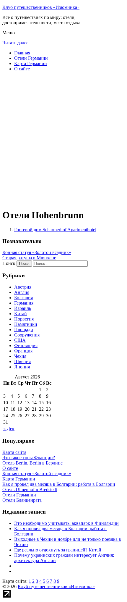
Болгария (23, 297)
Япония (22, 366)
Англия (21, 292)
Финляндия (26, 345)
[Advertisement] (63, 139)
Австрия (22, 286)
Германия (23, 302)
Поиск (8, 263)
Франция (23, 350)
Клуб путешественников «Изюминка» (40, 7)
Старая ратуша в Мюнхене (29, 257)
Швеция (22, 361)
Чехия (20, 356)
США (20, 340)
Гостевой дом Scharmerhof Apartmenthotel (55, 229)
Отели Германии (31, 58)
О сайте (22, 68)
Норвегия (24, 318)
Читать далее (15, 42)
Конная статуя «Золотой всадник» (36, 252)
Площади (23, 329)
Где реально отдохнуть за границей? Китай (57, 549)
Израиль (22, 308)
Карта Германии (30, 63)
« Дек (8, 428)
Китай (20, 313)
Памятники (25, 324)
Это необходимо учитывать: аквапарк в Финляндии (66, 523)
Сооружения (27, 334)
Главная (22, 52)
